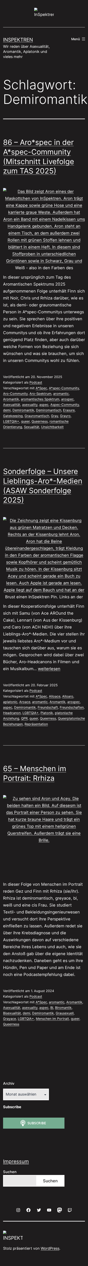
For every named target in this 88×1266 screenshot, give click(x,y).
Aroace (24, 702)
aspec (44, 405)
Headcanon (12, 713)
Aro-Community (15, 394)
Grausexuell (65, 1013)
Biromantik (63, 1008)
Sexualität (31, 427)
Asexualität (11, 405)
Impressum (16, 1161)
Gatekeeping (13, 416)
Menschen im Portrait (52, 1019)
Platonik (47, 713)
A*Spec (41, 388)
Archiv (8, 1083)
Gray (54, 416)
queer (25, 421)
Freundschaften (72, 707)
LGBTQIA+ (11, 421)
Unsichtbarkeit (52, 427)
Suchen (10, 1172)
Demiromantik (23, 410)
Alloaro (67, 696)
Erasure (69, 410)
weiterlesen (49, 668)
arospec (67, 399)
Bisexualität (12, 1013)
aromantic (61, 394)
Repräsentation (36, 724)
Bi (51, 1008)
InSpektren (18, 40)
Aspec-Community (64, 405)
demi (7, 410)
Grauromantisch (37, 416)
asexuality (29, 405)
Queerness (40, 421)
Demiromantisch (48, 410)
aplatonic (10, 702)
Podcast (35, 382)
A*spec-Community (64, 388)
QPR (24, 718)
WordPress (50, 1248)
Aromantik (11, 399)
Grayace (9, 1019)
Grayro (65, 416)
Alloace (54, 696)
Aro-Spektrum (40, 394)
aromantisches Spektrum (40, 399)
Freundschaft (48, 707)
